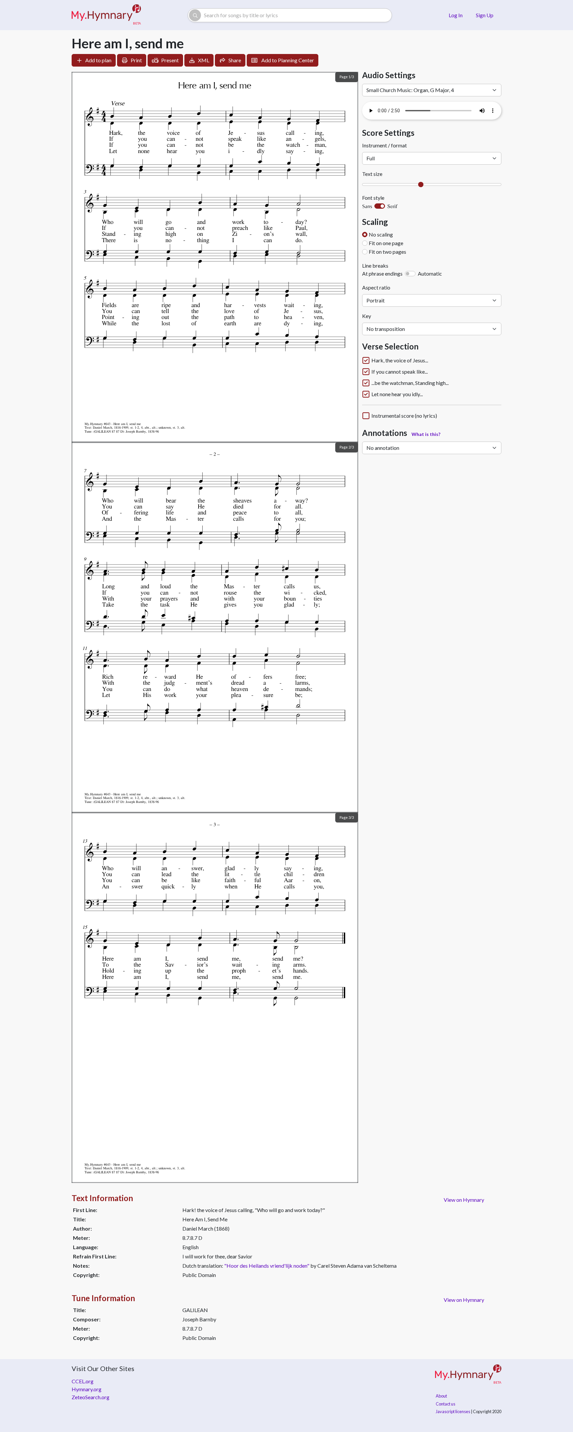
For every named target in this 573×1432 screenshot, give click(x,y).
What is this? (426, 434)
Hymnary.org (86, 1389)
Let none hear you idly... (397, 394)
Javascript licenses (453, 1411)
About (441, 1396)
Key (366, 316)
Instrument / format (384, 145)
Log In (456, 15)
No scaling (381, 234)
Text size (372, 174)
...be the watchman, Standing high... (410, 383)
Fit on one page (386, 243)
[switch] (379, 206)
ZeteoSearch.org (90, 1397)
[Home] (106, 15)
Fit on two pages (387, 251)
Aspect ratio (376, 287)
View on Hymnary (464, 1199)
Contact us (445, 1403)
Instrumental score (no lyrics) (404, 415)
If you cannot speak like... (399, 371)
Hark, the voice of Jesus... (399, 360)
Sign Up (484, 15)
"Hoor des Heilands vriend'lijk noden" (266, 1265)
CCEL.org (83, 1381)
